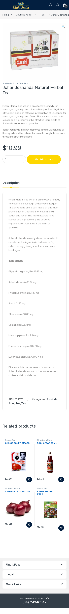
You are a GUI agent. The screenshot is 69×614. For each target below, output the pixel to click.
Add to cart (46, 159)
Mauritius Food (23, 14)
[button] (63, 27)
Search (50, 5)
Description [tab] (11, 182)
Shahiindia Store (10, 83)
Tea (42, 14)
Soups (8, 440)
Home (6, 14)
